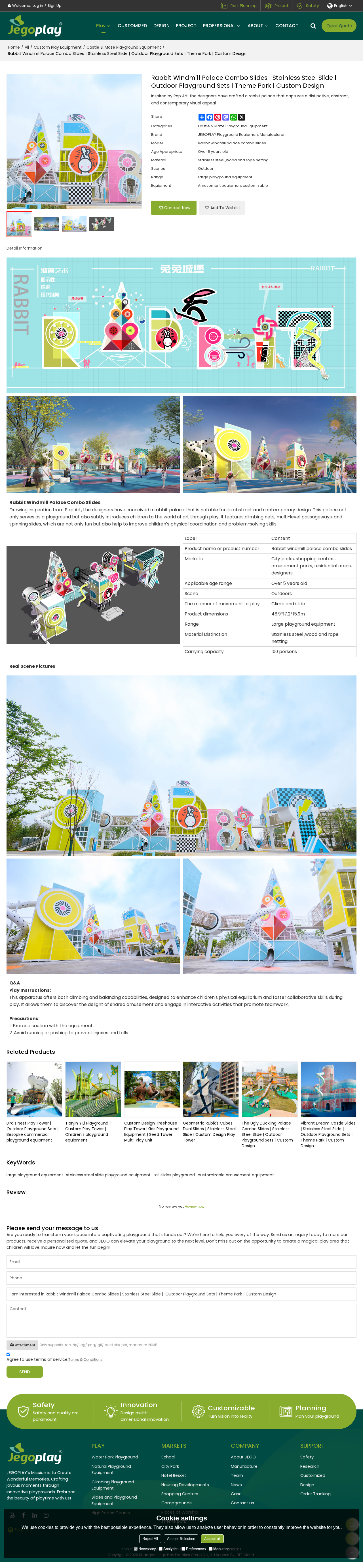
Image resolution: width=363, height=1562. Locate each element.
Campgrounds (176, 1503)
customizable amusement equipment (236, 1175)
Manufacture (244, 1466)
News (236, 1485)
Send (24, 1372)
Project (281, 5)
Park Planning (244, 5)
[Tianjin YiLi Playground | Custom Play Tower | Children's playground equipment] (93, 1089)
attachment (25, 1345)
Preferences (196, 1549)
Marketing (221, 1549)
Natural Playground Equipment (111, 1469)
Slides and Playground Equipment (114, 1500)
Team (237, 1475)
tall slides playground (174, 1175)
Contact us (242, 1503)
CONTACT (286, 25)
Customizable (231, 1408)
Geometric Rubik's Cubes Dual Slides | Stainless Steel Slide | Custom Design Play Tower (209, 1131)
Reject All (150, 1539)
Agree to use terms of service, (55, 1359)
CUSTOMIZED (132, 25)
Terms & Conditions (85, 1359)
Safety (312, 5)
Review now (194, 1206)
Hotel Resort (173, 1475)
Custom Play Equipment (58, 47)
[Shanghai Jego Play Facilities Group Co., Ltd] (35, 25)
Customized (312, 1475)
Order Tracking (315, 1494)
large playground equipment (35, 1175)
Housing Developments (185, 1485)
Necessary (147, 1549)
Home (14, 47)
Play (100, 25)
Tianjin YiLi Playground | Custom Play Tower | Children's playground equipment (88, 1131)
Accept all (212, 1539)
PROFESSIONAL (219, 25)
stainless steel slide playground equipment (108, 1175)
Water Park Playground (115, 1457)
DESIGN (161, 25)
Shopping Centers (179, 1494)
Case (236, 1494)
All (27, 47)
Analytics (171, 1549)
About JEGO (243, 1457)
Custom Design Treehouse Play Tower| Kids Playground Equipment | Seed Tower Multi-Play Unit (151, 1131)
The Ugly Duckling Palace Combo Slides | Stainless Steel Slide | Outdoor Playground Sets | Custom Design (267, 1134)
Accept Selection (181, 1539)
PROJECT (186, 25)
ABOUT (255, 25)
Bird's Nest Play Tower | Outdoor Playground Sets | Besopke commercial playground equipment (32, 1131)
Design (307, 1485)
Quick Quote (339, 26)
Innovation (139, 1404)
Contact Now (177, 208)
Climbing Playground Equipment (113, 1485)
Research (309, 1466)
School (168, 1457)
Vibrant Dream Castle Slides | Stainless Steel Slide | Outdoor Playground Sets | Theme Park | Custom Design (328, 1134)
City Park (170, 1466)
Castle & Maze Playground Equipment (123, 47)
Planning (311, 1408)
